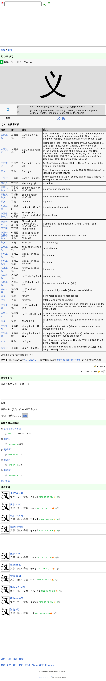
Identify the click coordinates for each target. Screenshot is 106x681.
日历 (3, 659)
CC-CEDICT (31, 360)
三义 (3, 171)
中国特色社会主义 (4, 235)
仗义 (3, 321)
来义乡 (4, 348)
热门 (21, 665)
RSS (27, 665)
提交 (25, 415)
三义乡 (4, 178)
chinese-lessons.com (68, 360)
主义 (3, 242)
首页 (3, 50)
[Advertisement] (53, 27)
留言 (41, 665)
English (49, 665)
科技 (21, 659)
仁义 (3, 296)
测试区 (7, 439)
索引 (15, 665)
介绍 (9, 665)
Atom (34, 665)
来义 (3, 341)
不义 (3, 201)
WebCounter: (44, 678)
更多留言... (6, 480)
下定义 (4, 183)
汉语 (10, 50)
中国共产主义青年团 (4, 225)
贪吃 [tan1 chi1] (12, 429)
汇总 (9, 659)
